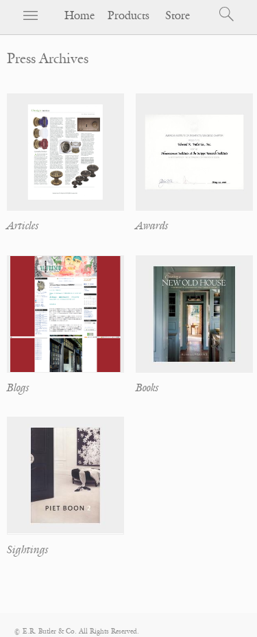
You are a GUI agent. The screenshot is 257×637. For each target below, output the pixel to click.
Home (79, 16)
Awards (152, 226)
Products (128, 16)
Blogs (18, 388)
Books (147, 388)
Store (177, 16)
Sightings (27, 550)
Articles (22, 226)
